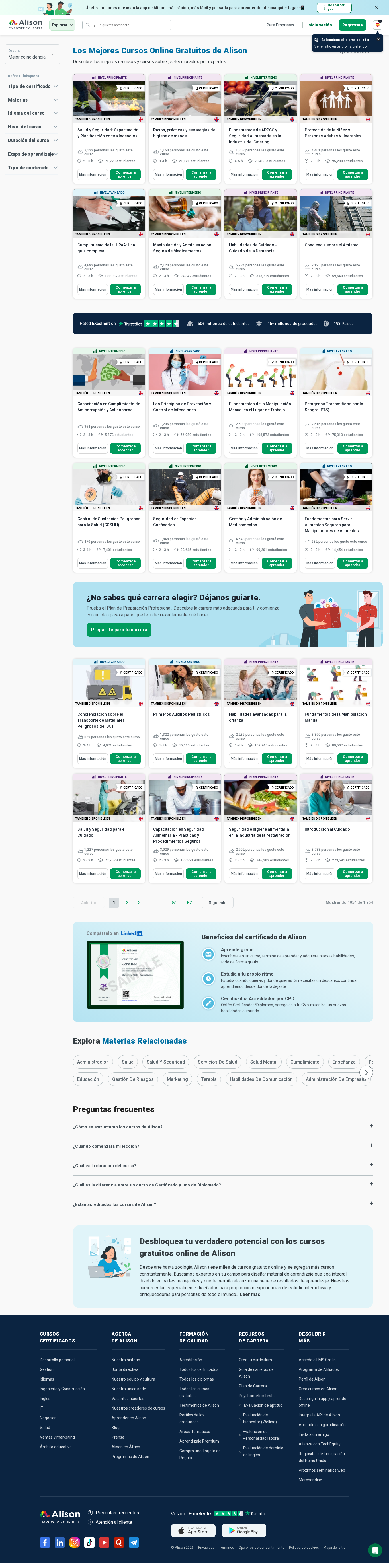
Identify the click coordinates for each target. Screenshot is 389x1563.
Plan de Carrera (253, 1386)
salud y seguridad (166, 1062)
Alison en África (126, 1447)
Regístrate (352, 25)
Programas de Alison (130, 1456)
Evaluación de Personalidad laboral (261, 1435)
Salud (45, 1427)
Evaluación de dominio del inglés (263, 1451)
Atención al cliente (114, 1522)
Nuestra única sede (129, 1389)
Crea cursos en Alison (318, 1389)
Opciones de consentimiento (261, 1548)
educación (88, 1079)
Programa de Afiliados (319, 1369)
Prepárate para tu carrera (119, 629)
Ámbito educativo (56, 1447)
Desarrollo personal (57, 1360)
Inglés (45, 1398)
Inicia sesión (319, 25)
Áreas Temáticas (194, 1431)
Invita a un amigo (314, 1434)
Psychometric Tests (257, 1395)
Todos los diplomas (196, 1379)
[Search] (87, 25)
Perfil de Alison (312, 1379)
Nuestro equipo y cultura (133, 1379)
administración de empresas (336, 1079)
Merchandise (310, 1480)
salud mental (263, 1062)
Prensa (118, 1437)
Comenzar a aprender (126, 174)
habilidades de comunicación (261, 1079)
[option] (93, 1062)
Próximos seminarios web (322, 1470)
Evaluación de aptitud (263, 1405)
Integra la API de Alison (319, 1415)
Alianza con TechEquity (320, 1444)
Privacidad (206, 1548)
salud (128, 1062)
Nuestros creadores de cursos (138, 1408)
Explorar (60, 25)
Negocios (48, 1418)
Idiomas (47, 1379)
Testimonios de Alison (199, 1405)
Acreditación (190, 1360)
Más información (92, 174)
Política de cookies (304, 1548)
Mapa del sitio (334, 1548)
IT (41, 1408)
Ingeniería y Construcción (62, 1389)
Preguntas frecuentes (117, 1512)
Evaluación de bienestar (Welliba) (260, 1418)
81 (174, 902)
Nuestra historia (126, 1360)
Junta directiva (125, 1369)
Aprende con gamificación (322, 1424)
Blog (116, 1427)
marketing (177, 1079)
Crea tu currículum (255, 1360)
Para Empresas (280, 25)
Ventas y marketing (57, 1437)
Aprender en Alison (129, 1418)
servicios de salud (217, 1062)
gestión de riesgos (133, 1079)
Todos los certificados (198, 1369)
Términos (226, 1548)
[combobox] (29, 54)
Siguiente (217, 902)
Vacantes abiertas (128, 1398)
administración (93, 1062)
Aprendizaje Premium (199, 1441)
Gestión (47, 1369)
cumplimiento (305, 1062)
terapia (209, 1079)
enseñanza (344, 1062)
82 (189, 902)
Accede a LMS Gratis (317, 1360)
